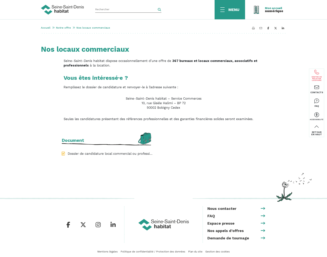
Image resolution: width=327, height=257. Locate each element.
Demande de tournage (228, 238)
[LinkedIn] (113, 224)
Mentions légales (107, 251)
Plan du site (195, 251)
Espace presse (220, 223)
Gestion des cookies (217, 251)
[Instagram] (98, 224)
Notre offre (63, 27)
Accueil (45, 27)
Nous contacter (221, 208)
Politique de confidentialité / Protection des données (153, 251)
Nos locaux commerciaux (93, 27)
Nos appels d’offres (225, 230)
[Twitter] (83, 224)
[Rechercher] (159, 9)
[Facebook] (68, 224)
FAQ (211, 216)
